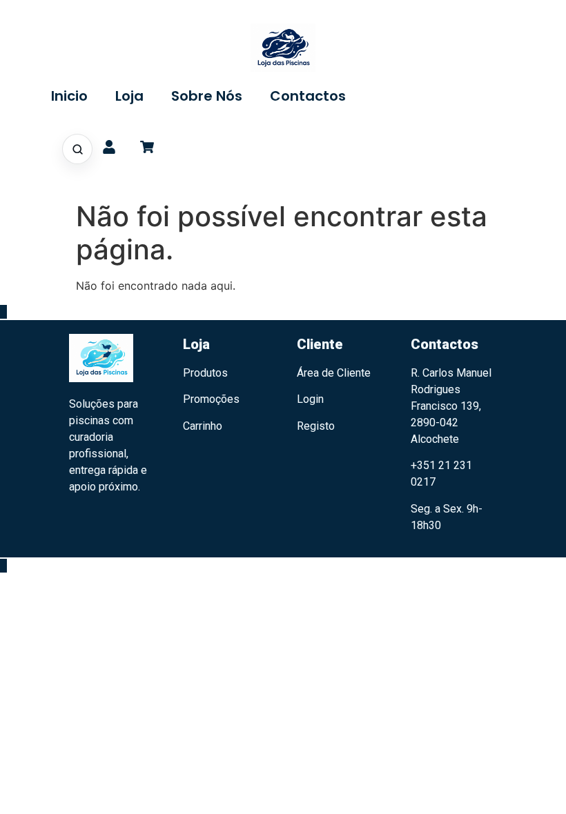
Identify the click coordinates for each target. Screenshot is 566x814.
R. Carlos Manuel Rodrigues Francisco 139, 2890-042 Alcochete (451, 406)
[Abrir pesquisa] (77, 149)
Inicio (69, 96)
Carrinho (202, 426)
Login (310, 399)
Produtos (205, 372)
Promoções (211, 399)
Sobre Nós (206, 96)
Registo (316, 426)
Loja (129, 96)
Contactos (308, 96)
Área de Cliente (334, 372)
